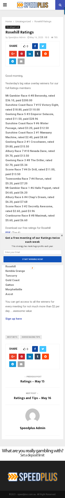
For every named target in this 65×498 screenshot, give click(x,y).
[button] (32, 239)
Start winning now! (32, 259)
